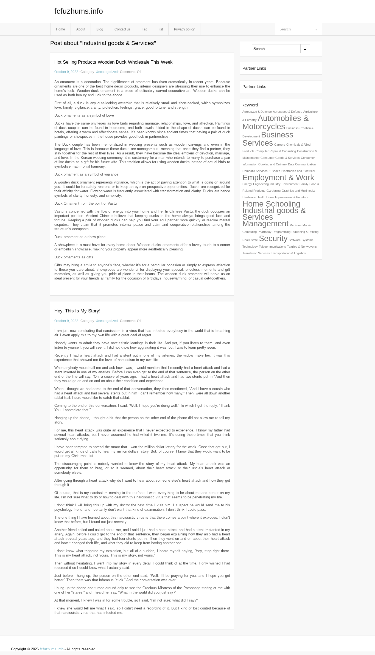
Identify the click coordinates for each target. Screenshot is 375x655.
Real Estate (250, 240)
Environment (290, 184)
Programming (281, 231)
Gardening (274, 190)
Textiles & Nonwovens (302, 246)
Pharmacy (265, 231)
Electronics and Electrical (298, 171)
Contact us (122, 29)
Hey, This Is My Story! (77, 311)
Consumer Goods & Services (280, 157)
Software (295, 240)
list (161, 29)
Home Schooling (271, 203)
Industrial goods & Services (274, 213)
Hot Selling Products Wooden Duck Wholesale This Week (113, 62)
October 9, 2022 (66, 72)
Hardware (249, 197)
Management (265, 223)
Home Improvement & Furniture (287, 197)
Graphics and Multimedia (298, 190)
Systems (308, 240)
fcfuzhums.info (78, 11)
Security (273, 238)
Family (304, 184)
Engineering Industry (267, 184)
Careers (279, 144)
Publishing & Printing (305, 231)
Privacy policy (184, 29)
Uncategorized (107, 72)
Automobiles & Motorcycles (275, 122)
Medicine (295, 225)
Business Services (267, 138)
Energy (247, 184)
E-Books (274, 171)
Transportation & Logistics (288, 253)
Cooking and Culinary (272, 164)
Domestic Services (255, 171)
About (80, 29)
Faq (144, 29)
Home (60, 29)
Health (261, 197)
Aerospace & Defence (257, 111)
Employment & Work (278, 177)
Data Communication (302, 164)
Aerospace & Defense (287, 111)
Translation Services (256, 253)
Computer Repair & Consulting (276, 151)
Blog (99, 29)
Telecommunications (272, 246)
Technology (250, 246)
